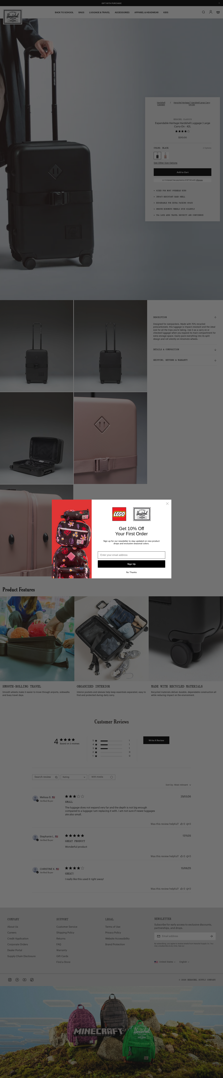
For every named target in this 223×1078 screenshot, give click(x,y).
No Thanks (131, 572)
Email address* (106, 549)
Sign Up (131, 564)
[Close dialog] (167, 503)
